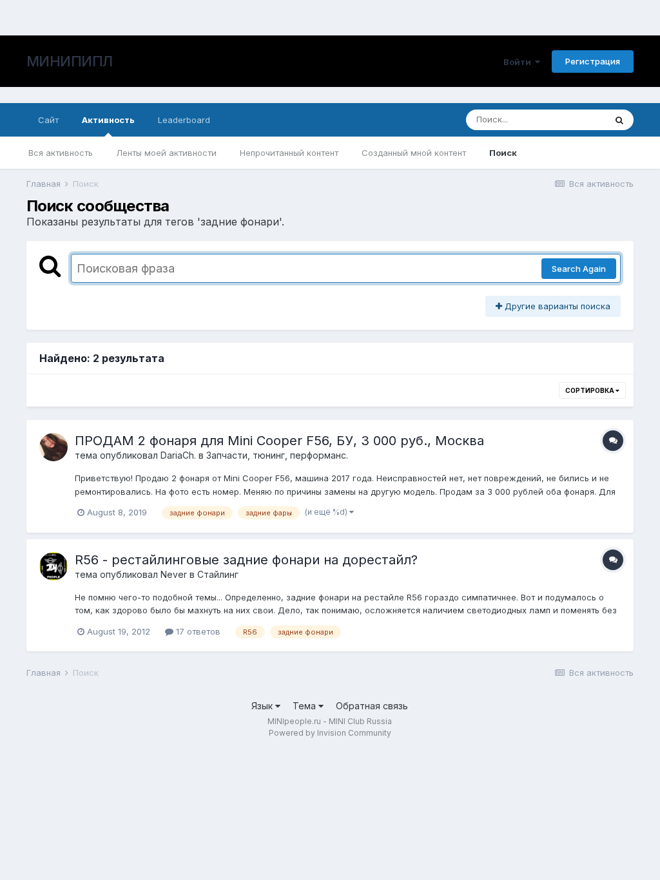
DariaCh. (178, 455)
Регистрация (592, 61)
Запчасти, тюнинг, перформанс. (277, 455)
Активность (108, 120)
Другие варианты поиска (556, 306)
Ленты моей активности (166, 153)
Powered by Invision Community (330, 733)
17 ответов (196, 631)
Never (173, 574)
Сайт (48, 120)
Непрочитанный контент (289, 153)
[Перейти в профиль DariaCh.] (53, 447)
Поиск (503, 153)
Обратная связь (372, 705)
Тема (305, 705)
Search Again (579, 268)
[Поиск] (619, 120)
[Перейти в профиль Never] (53, 566)
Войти (519, 62)
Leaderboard (184, 120)
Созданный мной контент (414, 153)
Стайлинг (217, 574)
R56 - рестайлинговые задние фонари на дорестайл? (246, 560)
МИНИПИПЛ (69, 61)
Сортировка (590, 390)
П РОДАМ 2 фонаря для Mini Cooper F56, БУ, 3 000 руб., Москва (279, 440)
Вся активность (60, 153)
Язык (263, 705)
